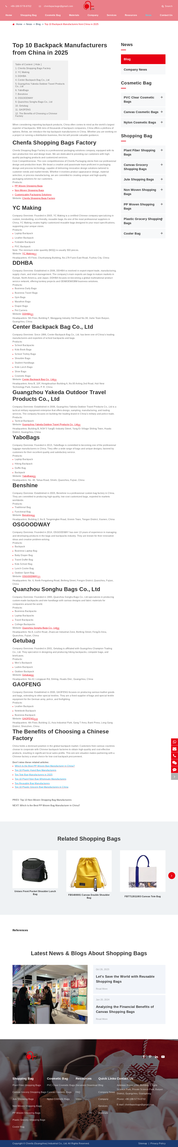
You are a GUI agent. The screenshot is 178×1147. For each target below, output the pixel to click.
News (148, 15)
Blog (38, 24)
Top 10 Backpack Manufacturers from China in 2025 (71, 24)
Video (79, 1099)
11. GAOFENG (23, 109)
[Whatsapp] (174, 741)
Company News (135, 69)
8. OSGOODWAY (24, 98)
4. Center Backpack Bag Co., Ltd (32, 80)
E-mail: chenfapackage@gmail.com (135, 1104)
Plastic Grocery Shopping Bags (143, 221)
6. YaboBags (22, 90)
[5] (34, 476)
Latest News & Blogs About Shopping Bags (89, 953)
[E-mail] (174, 748)
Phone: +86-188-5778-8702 (131, 1099)
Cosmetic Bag (53, 15)
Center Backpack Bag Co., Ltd (38, 379)
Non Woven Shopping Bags (140, 192)
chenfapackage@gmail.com (58, 6)
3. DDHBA (20, 76)
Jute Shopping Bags (139, 179)
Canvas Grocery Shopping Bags (136, 167)
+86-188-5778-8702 (21, 6)
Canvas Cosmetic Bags (141, 112)
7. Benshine (21, 94)
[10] (36, 719)
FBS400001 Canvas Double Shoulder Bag (89, 896)
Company (93, 15)
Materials (74, 15)
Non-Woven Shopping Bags (29, 190)
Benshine (27, 515)
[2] (32, 314)
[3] (55, 380)
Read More (101, 989)
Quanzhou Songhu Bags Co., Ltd (39, 628)
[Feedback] (174, 769)
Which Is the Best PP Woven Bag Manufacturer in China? (50, 805)
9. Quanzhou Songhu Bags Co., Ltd (33, 102)
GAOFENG (28, 718)
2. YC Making (22, 72)
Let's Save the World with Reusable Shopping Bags (125, 979)
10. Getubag (21, 106)
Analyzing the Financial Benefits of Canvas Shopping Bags (125, 1009)
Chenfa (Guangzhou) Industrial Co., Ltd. (46, 1143)
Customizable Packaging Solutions (33, 194)
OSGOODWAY (30, 576)
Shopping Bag (28, 15)
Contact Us (166, 15)
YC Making (28, 253)
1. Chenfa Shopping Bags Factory (33, 68)
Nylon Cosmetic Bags (140, 122)
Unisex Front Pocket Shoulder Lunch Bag (35, 892)
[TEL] (174, 755)
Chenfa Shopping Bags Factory (38, 198)
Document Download (87, 1085)
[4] (79, 425)
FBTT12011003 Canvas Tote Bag (143, 896)
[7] (39, 577)
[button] (171, 875)
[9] (32, 675)
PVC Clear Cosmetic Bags (139, 99)
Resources (131, 15)
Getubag (26, 675)
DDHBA (26, 314)
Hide (37, 64)
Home (9, 15)
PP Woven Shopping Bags (29, 186)
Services (112, 15)
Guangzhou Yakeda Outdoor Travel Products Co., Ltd (50, 424)
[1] (35, 254)
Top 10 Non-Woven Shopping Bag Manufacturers (45, 800)
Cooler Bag (132, 233)
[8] (58, 628)
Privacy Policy (157, 1143)
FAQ (78, 1092)
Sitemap (142, 1143)
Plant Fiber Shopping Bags (139, 152)
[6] (33, 516)
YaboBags (27, 476)
